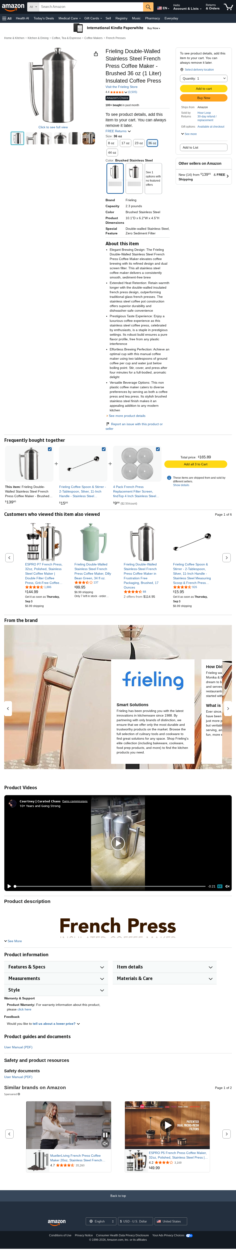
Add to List (190, 147)
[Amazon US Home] (56, 1223)
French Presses (116, 38)
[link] (83, 464)
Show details (181, 485)
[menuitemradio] (219, 886)
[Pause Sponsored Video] (105, 1135)
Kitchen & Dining (38, 38)
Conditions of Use (60, 1235)
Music (136, 18)
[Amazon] (13, 7)
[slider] (110, 886)
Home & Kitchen (14, 38)
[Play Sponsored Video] (167, 1125)
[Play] (8, 886)
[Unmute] (227, 886)
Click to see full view (53, 127)
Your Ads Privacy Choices (168, 1235)
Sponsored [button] (10, 1094)
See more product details (127, 416)
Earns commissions (75, 801)
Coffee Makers (93, 38)
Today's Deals (44, 18)
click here (24, 1009)
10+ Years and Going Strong (40, 806)
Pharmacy (152, 18)
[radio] (17, 138)
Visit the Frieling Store (122, 87)
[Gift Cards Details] (101, 18)
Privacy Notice (84, 1235)
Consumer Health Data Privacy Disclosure (122, 1235)
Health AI (22, 18)
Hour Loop (204, 112)
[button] (7, 18)
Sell (108, 18)
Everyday (171, 18)
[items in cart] (228, 7)
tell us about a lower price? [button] (55, 1023)
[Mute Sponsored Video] (105, 1144)
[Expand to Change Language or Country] (168, 8)
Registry (121, 18)
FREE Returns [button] (116, 131)
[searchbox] (91, 7)
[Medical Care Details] (80, 18)
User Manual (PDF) (18, 1047)
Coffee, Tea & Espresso (66, 38)
